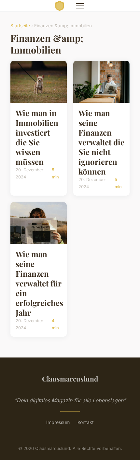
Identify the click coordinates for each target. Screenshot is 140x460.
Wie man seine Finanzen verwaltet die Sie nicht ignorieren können (101, 142)
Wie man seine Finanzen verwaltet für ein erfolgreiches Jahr (39, 283)
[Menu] (79, 6)
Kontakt (85, 422)
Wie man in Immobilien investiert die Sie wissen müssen (37, 137)
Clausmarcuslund (70, 378)
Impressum (58, 422)
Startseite (20, 25)
